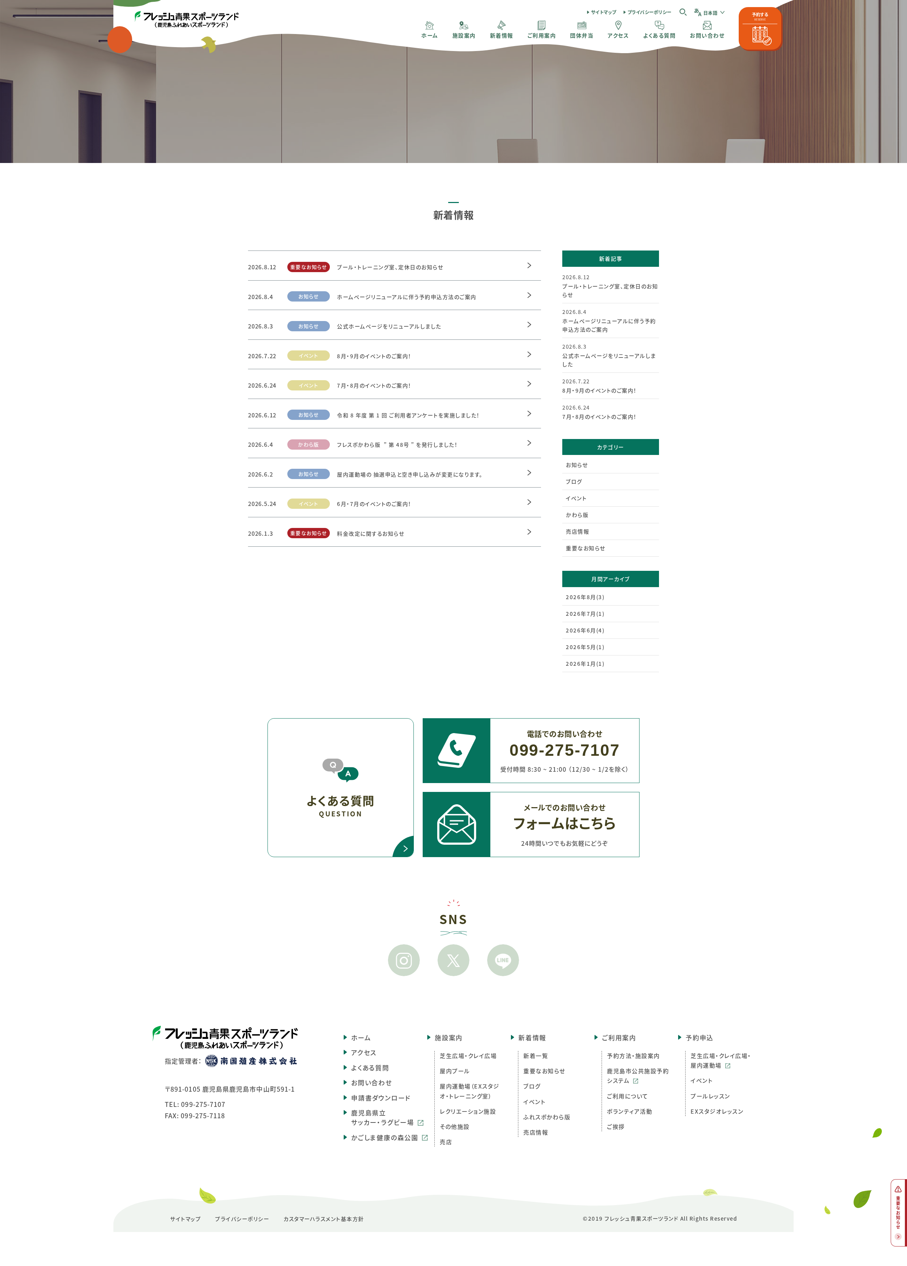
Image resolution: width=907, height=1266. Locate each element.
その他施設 (455, 1126)
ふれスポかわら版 (546, 1117)
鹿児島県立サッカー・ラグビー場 (382, 1117)
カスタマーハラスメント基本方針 (323, 1218)
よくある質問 (370, 1067)
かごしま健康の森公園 (384, 1137)
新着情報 (532, 1037)
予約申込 (700, 1037)
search (682, 11)
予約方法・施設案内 (633, 1055)
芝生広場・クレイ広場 (468, 1055)
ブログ (574, 481)
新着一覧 (535, 1055)
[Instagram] (404, 960)
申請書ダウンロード (381, 1097)
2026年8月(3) (585, 597)
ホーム (361, 1037)
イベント (576, 498)
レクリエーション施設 (468, 1111)
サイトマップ (603, 12)
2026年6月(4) (585, 630)
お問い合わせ (371, 1082)
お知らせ (577, 464)
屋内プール (455, 1071)
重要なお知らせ (585, 548)
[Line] (503, 960)
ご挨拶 (616, 1126)
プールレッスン (710, 1096)
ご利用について (627, 1096)
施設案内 (449, 1037)
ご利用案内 (619, 1037)
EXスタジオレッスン (717, 1111)
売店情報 (577, 531)
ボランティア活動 (629, 1111)
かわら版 (577, 514)
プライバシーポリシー (649, 12)
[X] (453, 960)
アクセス (364, 1052)
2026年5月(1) (585, 647)
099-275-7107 (203, 1104)
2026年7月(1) (585, 613)
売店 (446, 1141)
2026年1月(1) (585, 663)
